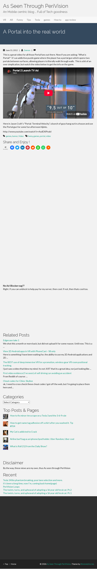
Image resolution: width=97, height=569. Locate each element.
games (47, 19)
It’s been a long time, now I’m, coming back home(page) (30, 483)
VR (4, 19)
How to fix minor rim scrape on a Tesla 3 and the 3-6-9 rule (38, 415)
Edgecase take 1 (11, 340)
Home (13, 564)
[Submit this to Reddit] (33, 148)
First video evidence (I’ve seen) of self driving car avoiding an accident (37, 373)
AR (11, 19)
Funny (20, 19)
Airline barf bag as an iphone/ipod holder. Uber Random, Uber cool (42, 439)
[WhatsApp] (43, 148)
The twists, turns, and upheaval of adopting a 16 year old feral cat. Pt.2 (37, 489)
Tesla (37, 19)
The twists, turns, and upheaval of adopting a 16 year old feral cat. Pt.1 (37, 493)
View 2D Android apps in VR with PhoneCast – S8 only (29, 351)
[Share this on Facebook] (12, 148)
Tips (29, 19)
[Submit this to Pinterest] (28, 148)
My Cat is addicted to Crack (23, 431)
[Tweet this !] (17, 148)
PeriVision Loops (11, 486)
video (48, 136)
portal (42, 136)
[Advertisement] (48, 311)
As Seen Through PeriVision (35, 6)
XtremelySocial (87, 564)
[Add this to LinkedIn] (22, 148)
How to (57, 19)
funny (30, 136)
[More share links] (48, 148)
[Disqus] (48, 186)
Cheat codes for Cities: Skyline (18, 381)
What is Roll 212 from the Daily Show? (28, 446)
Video (21, 136)
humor (15, 136)
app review (70, 19)
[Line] (38, 148)
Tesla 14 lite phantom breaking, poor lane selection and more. (33, 480)
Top (6, 564)
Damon (27, 50)
